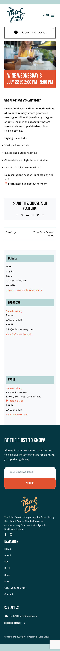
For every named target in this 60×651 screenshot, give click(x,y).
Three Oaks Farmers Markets (43, 234)
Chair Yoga (11, 232)
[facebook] (5, 534)
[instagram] (11, 534)
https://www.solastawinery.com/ (24, 290)
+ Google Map (15, 400)
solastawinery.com (36, 183)
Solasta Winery (17, 113)
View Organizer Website (19, 334)
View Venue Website (17, 414)
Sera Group (44, 636)
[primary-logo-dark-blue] (16, 8)
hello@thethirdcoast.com (23, 616)
